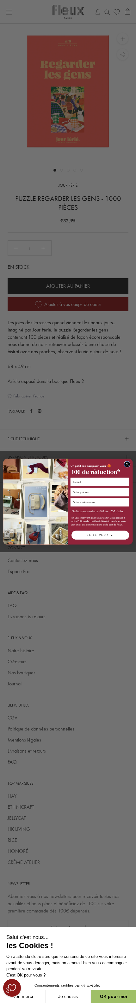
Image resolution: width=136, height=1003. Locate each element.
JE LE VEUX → (100, 534)
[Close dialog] (127, 464)
